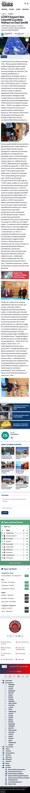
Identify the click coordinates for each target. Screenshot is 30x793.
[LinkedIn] (16, 636)
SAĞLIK (10, 707)
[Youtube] (19, 636)
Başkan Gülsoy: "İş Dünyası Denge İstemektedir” (21, 472)
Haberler (3, 14)
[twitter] (9, 676)
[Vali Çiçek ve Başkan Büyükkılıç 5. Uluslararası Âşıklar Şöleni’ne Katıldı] (7, 479)
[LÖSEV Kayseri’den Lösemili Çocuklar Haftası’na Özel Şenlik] (15, 46)
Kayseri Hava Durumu (23, 642)
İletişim (10, 715)
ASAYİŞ (18, 9)
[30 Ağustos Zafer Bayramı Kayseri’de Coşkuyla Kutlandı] (7, 451)
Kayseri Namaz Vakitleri (6, 648)
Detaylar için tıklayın (15, 563)
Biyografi (8, 759)
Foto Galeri (9, 746)
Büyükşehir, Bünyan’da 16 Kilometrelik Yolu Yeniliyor (22, 457)
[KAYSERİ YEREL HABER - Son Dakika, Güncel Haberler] (7, 3)
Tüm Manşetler (21, 653)
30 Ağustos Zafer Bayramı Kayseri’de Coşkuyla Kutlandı (6, 457)
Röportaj (8, 757)
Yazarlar (8, 751)
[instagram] (14, 676)
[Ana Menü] (27, 3)
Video (7, 749)
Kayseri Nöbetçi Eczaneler (6, 642)
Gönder (4, 512)
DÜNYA (10, 697)
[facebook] (5, 676)
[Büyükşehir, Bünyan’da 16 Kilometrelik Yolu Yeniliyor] (22, 451)
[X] (10, 636)
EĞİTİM (10, 699)
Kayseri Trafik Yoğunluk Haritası (20, 648)
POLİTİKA (11, 705)
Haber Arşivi (21, 659)
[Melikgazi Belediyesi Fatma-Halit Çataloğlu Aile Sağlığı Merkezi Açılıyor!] (22, 479)
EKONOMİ (25, 9)
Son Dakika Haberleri (8, 659)
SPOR (10, 709)
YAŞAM (10, 713)
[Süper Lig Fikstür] (28, 569)
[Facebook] (7, 636)
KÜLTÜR (10, 693)
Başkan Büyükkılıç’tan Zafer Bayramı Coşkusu (7, 472)
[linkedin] (27, 676)
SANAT (10, 695)
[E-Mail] (11, 437)
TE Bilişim (19, 671)
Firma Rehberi (9, 753)
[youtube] (18, 676)
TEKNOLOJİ (12, 711)
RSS (5, 666)
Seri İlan (8, 755)
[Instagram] (13, 636)
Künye (7, 763)
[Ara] (25, 3)
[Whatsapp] (22, 636)
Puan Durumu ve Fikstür (6, 654)
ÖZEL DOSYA (12, 703)
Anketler (8, 761)
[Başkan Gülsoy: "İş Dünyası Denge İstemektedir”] (22, 465)
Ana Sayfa (8, 680)
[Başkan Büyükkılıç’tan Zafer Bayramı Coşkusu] (7, 465)
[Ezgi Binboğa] (5, 435)
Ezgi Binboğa (14, 434)
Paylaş (4, 56)
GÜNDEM (4, 9)
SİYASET (11, 9)
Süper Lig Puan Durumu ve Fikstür (18, 778)
